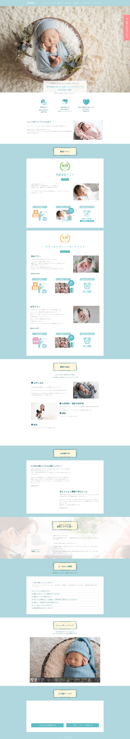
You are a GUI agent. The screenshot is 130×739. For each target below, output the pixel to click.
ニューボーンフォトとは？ (48, 3)
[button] (1, 49)
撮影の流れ (68, 3)
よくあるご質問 (85, 3)
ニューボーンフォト (96, 3)
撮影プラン (60, 3)
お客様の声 (76, 3)
